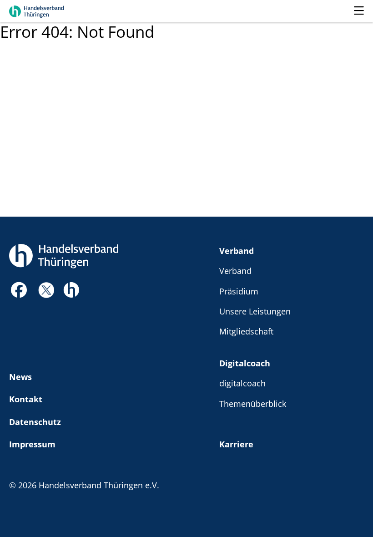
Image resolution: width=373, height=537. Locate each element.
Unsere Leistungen (255, 311)
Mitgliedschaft (246, 331)
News (20, 376)
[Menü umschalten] (359, 10)
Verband (236, 250)
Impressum (32, 444)
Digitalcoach (244, 363)
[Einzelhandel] (71, 288)
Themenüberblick (252, 403)
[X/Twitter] (46, 289)
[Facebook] (19, 292)
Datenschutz (35, 421)
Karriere (236, 444)
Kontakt (25, 399)
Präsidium (238, 291)
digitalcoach (242, 383)
